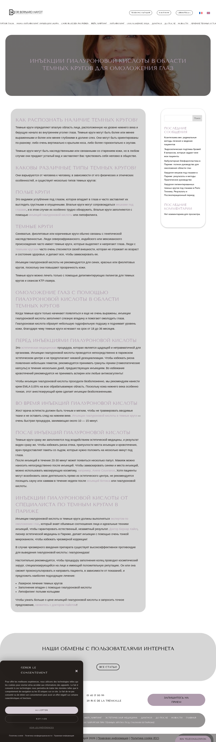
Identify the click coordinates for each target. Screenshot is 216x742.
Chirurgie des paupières (75, 23)
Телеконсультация (140, 13)
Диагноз (157, 23)
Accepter (41, 710)
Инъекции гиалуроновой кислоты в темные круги (104, 415)
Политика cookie (16, 736)
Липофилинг (116, 23)
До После (169, 23)
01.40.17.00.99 (164, 13)
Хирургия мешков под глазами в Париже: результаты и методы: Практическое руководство (180, 176)
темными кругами (27, 249)
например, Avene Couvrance (96, 470)
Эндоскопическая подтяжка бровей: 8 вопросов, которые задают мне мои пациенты (182, 153)
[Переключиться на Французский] (200, 13)
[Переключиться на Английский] (208, 13)
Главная (191, 718)
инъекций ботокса (98, 480)
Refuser (41, 719)
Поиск (197, 118)
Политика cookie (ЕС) (145, 738)
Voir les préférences (41, 728)
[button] (76, 671)
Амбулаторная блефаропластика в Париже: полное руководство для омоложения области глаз (182, 164)
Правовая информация (64, 736)
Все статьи (108, 666)
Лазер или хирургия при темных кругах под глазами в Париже (114, 723)
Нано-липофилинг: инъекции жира (38, 23)
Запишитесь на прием (176, 699)
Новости (183, 23)
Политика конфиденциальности (38, 736)
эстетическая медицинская (39, 347)
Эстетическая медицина (121, 718)
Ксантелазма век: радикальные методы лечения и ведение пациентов (180, 141)
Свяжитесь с (184, 13)
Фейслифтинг (93, 718)
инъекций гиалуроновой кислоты (50, 214)
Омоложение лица (138, 23)
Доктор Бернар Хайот (123, 529)
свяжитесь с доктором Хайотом (56, 605)
